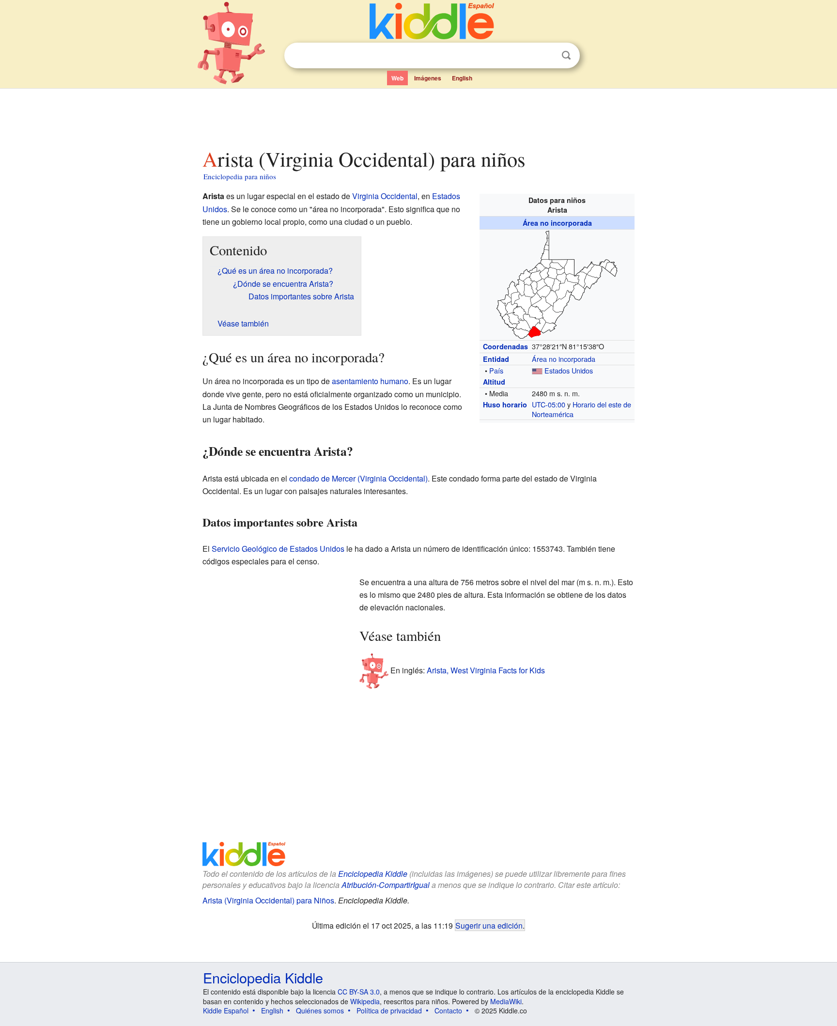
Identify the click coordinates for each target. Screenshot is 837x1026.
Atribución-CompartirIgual (385, 884)
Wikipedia (365, 1001)
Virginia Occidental (385, 196)
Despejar (546, 55)
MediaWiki (506, 1001)
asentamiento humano (370, 381)
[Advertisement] (418, 115)
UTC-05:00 (548, 404)
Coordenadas (505, 346)
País (496, 370)
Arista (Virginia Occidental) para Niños (268, 900)
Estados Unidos (568, 370)
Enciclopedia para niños (239, 176)
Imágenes (427, 78)
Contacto (448, 1010)
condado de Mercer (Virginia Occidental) (358, 478)
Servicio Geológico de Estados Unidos (278, 548)
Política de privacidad (389, 1010)
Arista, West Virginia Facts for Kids (486, 670)
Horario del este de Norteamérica (581, 409)
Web (397, 78)
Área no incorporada (557, 223)
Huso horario (505, 404)
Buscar (566, 55)
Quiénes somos (320, 1010)
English (462, 78)
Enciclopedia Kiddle (372, 873)
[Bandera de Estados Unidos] (537, 370)
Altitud (494, 382)
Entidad (496, 359)
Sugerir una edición (489, 925)
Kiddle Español (225, 1010)
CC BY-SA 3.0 (359, 991)
